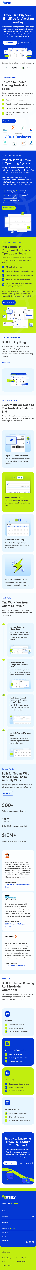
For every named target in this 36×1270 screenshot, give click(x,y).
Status (4, 1236)
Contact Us (5, 1240)
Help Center (5, 1233)
